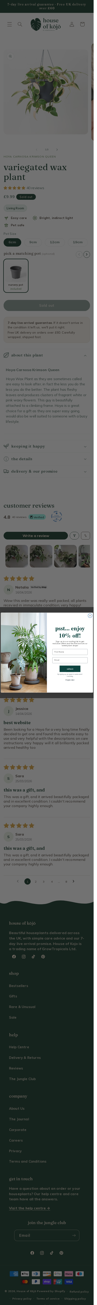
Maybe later (69, 680)
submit (70, 668)
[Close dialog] (90, 615)
